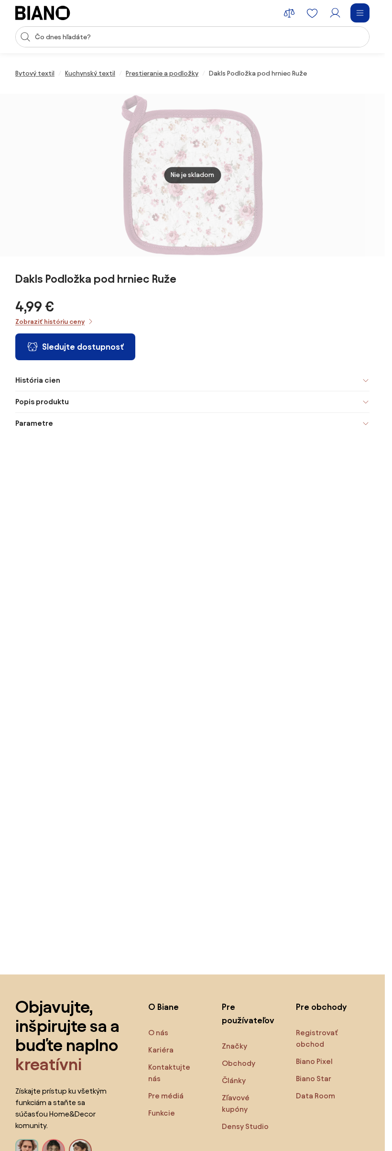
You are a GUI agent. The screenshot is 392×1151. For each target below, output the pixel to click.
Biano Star (313, 1078)
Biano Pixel (314, 1061)
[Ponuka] (360, 12)
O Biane (163, 1006)
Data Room (315, 1096)
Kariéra (161, 1050)
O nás (158, 1033)
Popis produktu (42, 402)
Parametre (34, 423)
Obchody (238, 1063)
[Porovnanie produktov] (289, 12)
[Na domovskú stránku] (42, 12)
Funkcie (161, 1113)
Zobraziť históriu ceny (50, 321)
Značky (234, 1046)
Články (234, 1080)
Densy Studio (245, 1126)
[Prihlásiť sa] (335, 12)
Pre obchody (321, 1006)
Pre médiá (166, 1096)
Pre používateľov (248, 1013)
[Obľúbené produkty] (312, 12)
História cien (37, 380)
